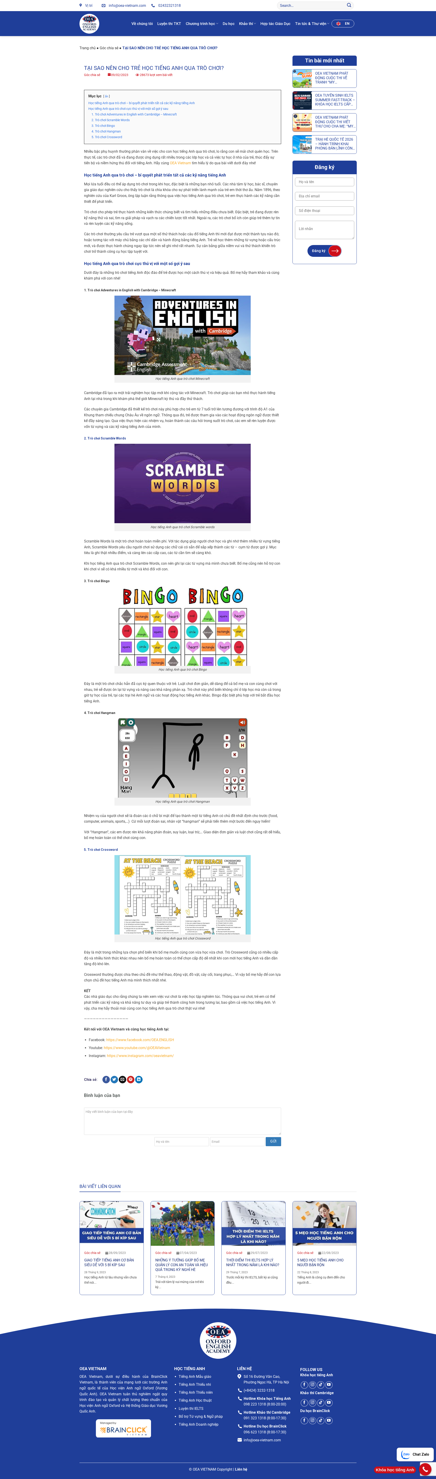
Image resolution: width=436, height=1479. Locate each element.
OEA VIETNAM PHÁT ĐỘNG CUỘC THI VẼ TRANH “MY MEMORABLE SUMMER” (334, 77)
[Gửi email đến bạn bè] (122, 1080)
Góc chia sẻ (109, 48)
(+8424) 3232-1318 (259, 1390)
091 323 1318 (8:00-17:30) (265, 1418)
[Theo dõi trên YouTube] (329, 1385)
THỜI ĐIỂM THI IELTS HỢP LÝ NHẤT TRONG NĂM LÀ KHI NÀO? (252, 1262)
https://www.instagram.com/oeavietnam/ (140, 1056)
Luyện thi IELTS (191, 1408)
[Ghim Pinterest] (130, 1080)
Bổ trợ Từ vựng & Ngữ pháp (201, 1416)
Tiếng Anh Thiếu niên (196, 1392)
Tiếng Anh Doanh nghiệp (198, 1424)
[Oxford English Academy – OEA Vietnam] (90, 24)
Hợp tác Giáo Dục (275, 23)
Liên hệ (241, 1469)
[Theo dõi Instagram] (312, 1385)
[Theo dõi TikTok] (321, 1385)
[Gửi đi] (349, 5)
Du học (229, 23)
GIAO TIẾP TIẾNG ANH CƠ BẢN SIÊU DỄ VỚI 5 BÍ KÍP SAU (109, 1262)
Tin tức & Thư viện (310, 23)
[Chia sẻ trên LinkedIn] (139, 1080)
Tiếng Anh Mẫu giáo (195, 1376)
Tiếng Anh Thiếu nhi (195, 1384)
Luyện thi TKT (169, 23)
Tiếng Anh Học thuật (195, 1400)
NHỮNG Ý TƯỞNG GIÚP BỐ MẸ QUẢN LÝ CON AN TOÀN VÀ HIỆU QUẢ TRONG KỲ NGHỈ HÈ (181, 1265)
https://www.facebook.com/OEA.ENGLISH (140, 1040)
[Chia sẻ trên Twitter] (114, 1080)
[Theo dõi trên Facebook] (304, 1385)
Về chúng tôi (142, 23)
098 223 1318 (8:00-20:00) (265, 1404)
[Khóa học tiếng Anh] (425, 1469)
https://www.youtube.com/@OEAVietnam (137, 1048)
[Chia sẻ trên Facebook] (106, 1080)
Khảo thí (246, 23)
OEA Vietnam (180, 163)
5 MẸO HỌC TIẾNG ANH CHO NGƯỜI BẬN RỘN (320, 1262)
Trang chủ (87, 48)
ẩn (106, 96)
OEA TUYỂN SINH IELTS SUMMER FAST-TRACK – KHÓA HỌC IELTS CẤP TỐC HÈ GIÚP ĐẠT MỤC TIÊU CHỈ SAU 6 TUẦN (335, 99)
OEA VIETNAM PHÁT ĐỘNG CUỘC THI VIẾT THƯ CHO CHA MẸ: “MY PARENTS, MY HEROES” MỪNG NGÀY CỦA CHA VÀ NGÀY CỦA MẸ (334, 121)
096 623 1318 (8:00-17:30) (265, 1432)
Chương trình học (200, 23)
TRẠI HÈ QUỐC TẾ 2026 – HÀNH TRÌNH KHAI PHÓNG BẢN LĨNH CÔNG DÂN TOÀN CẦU (335, 143)
